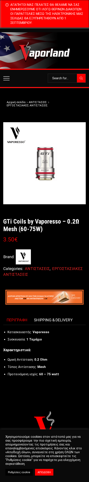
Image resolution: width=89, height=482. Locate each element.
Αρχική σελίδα (16, 102)
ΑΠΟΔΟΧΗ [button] (44, 472)
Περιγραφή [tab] (16, 320)
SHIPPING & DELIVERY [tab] (53, 320)
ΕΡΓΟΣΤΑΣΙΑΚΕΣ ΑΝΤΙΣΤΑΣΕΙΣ (27, 105)
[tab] (17, 320)
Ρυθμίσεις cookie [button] (19, 472)
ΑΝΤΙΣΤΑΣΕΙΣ (38, 102)
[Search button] (81, 78)
